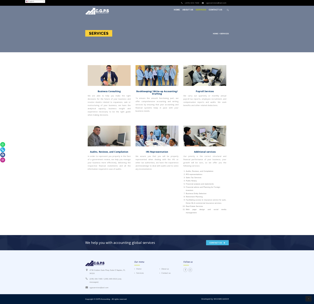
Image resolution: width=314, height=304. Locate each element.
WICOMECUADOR (221, 299)
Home (177, 10)
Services (201, 10)
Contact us (215, 10)
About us (187, 10)
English (31, 1)
